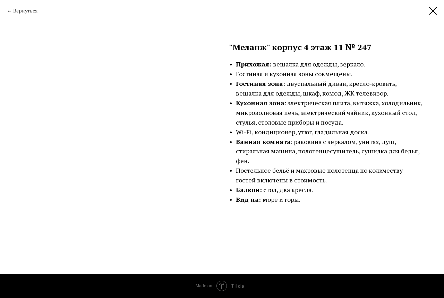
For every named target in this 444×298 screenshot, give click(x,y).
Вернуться (25, 10)
